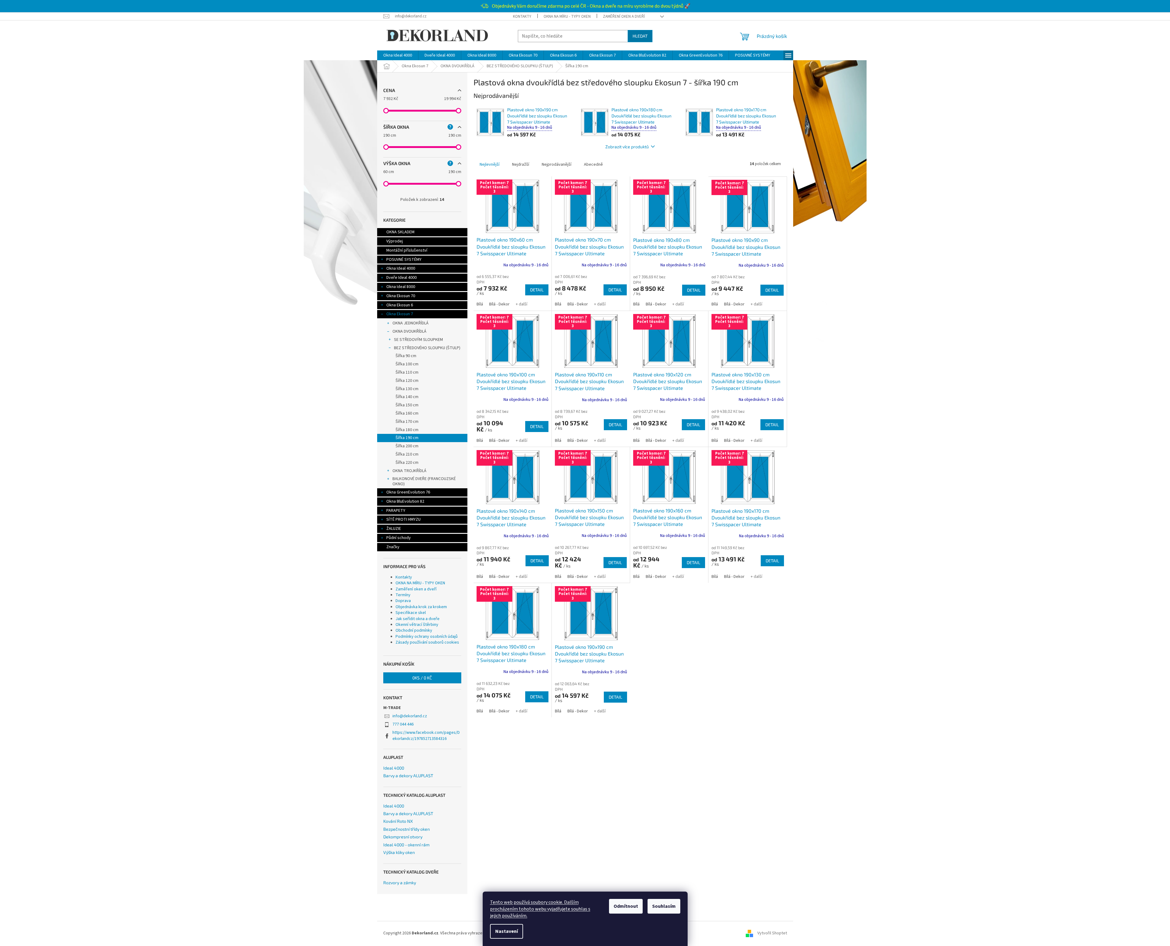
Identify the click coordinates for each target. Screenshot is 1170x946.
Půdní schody (398, 538)
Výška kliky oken (399, 852)
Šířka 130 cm (407, 389)
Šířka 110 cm (407, 372)
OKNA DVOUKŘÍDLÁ (409, 331)
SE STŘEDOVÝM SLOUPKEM (418, 340)
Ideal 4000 (393, 768)
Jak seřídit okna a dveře (418, 619)
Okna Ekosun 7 (399, 314)
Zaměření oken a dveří (624, 16)
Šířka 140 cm (407, 397)
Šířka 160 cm (407, 413)
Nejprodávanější (556, 164)
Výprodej (394, 241)
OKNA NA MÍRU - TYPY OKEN (567, 16)
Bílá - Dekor (499, 304)
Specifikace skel (411, 613)
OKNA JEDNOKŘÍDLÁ (410, 323)
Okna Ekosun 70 (400, 296)
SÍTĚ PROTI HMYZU (403, 519)
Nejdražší (520, 164)
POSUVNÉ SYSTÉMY (404, 260)
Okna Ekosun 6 (399, 305)
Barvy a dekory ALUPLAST (408, 775)
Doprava (403, 601)
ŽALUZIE (393, 529)
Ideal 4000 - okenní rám (406, 844)
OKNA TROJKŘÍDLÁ (409, 471)
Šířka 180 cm (407, 430)
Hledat (640, 36)
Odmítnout (626, 906)
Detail (537, 289)
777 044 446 (403, 724)
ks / (422, 677)
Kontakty (522, 16)
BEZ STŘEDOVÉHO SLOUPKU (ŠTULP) (427, 348)
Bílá (480, 304)
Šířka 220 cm (407, 463)
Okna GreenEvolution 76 (408, 492)
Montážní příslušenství (406, 250)
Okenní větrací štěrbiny (417, 625)
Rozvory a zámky (399, 882)
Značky (392, 547)
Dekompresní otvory (402, 836)
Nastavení (506, 931)
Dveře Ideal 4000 (401, 278)
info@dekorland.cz (409, 716)
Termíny (403, 595)
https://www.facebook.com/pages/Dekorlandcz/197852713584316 (426, 735)
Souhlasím (664, 906)
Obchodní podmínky (414, 630)
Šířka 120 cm (407, 381)
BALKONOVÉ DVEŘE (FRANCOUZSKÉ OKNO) (424, 481)
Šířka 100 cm (407, 364)
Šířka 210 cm (407, 454)
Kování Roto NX (398, 821)
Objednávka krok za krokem (421, 607)
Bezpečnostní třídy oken (406, 829)
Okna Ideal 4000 (400, 268)
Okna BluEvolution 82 (405, 501)
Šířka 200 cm (407, 446)
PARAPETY (395, 511)
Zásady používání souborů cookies (427, 642)
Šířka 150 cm (407, 405)
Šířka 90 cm (406, 356)
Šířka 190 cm (407, 438)
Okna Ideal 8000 (400, 287)
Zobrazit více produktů (627, 146)
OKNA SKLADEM (400, 232)
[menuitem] (397, 55)
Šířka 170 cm (407, 422)
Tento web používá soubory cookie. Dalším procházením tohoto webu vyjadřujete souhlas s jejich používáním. (540, 909)
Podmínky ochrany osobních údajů (427, 637)
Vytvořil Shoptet (772, 933)
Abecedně (593, 164)
